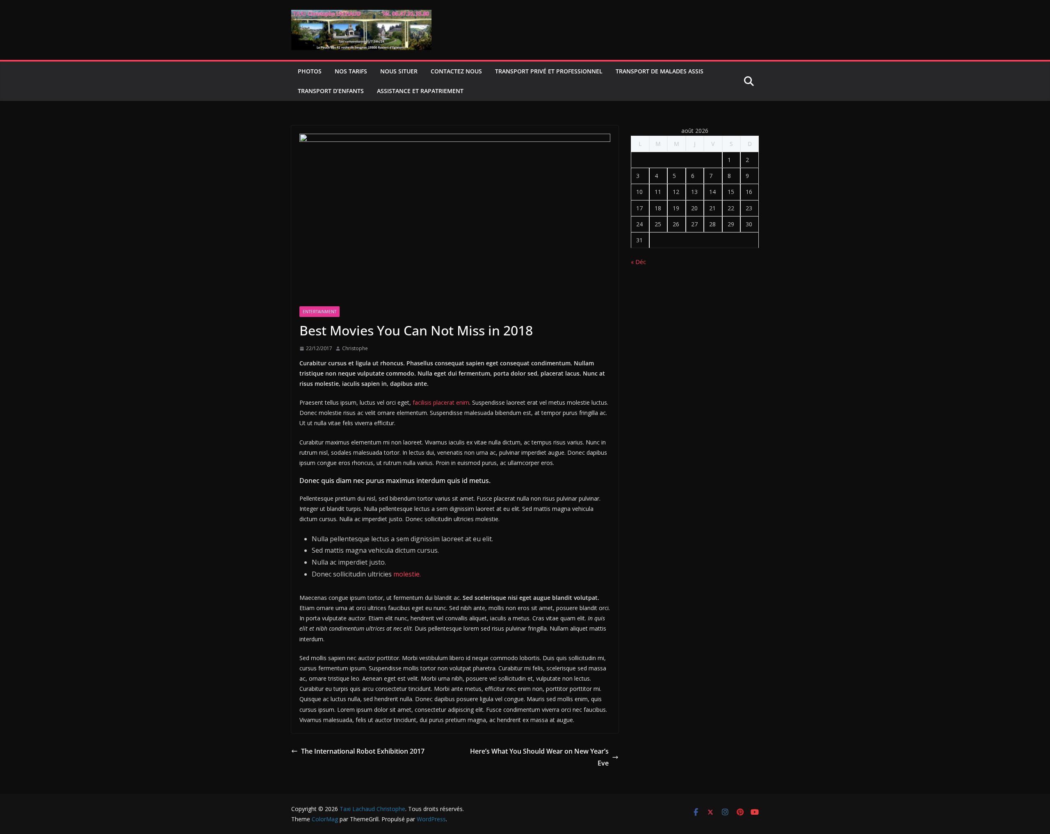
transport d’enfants (331, 91)
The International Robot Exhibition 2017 (363, 751)
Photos (310, 71)
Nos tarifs (351, 71)
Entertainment (319, 311)
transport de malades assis (659, 71)
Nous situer (399, 71)
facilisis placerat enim (440, 402)
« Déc (638, 262)
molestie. (406, 574)
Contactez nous (456, 71)
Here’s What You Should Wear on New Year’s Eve (539, 757)
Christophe (355, 348)
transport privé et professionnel (549, 71)
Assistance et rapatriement (420, 91)
